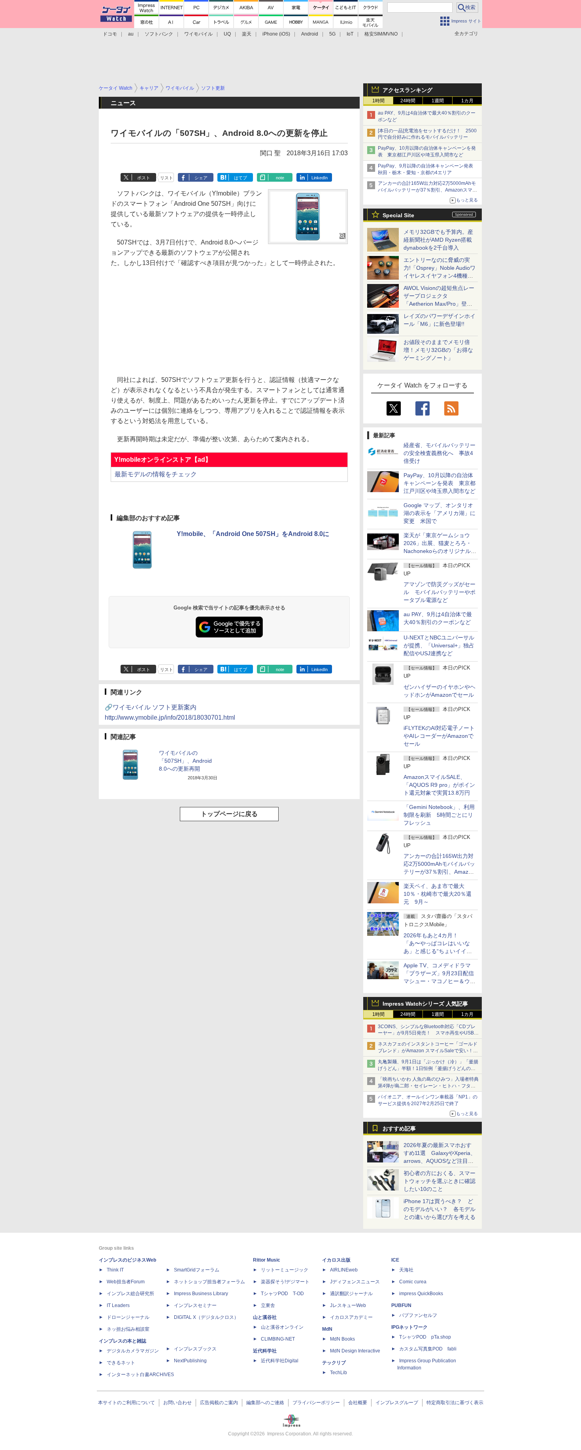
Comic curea (412, 1282)
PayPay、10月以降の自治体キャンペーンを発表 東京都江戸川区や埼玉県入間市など (439, 483)
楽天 (246, 34)
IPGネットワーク (409, 1327)
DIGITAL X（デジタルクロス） (206, 1317)
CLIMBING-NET (278, 1339)
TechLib (338, 1372)
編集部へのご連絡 (265, 1402)
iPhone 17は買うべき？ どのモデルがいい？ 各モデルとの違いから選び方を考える (439, 1209)
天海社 (406, 1270)
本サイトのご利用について (126, 1402)
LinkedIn (319, 177)
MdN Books (342, 1339)
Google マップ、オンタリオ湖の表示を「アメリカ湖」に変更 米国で (439, 513)
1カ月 (467, 100)
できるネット (121, 1362)
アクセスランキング (407, 90)
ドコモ (110, 34)
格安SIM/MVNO (381, 34)
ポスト (143, 177)
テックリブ (334, 1362)
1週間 (438, 100)
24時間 (407, 100)
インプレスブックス (195, 1349)
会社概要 (357, 1402)
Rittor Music (266, 1260)
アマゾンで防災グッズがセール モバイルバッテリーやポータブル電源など (439, 592)
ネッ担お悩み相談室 (128, 1329)
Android (309, 34)
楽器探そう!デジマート (285, 1282)
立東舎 (268, 1305)
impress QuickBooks (421, 1293)
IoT (350, 34)
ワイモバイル (198, 34)
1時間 (378, 100)
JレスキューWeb (348, 1305)
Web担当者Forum (126, 1282)
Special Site (398, 215)
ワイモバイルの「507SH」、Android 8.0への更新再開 (185, 761)
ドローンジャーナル (128, 1317)
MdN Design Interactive (355, 1351)
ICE (395, 1260)
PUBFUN (401, 1305)
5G (332, 34)
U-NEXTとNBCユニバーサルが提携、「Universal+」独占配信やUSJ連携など (439, 645)
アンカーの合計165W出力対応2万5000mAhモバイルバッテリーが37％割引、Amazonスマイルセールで (427, 190)
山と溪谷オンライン (282, 1327)
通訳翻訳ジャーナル (351, 1293)
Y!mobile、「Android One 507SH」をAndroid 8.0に (253, 533)
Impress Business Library (201, 1293)
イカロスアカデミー (351, 1317)
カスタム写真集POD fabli (427, 1349)
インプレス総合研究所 (130, 1293)
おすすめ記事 (399, 1128)
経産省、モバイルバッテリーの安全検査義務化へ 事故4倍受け (439, 453)
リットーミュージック (284, 1270)
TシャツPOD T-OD (282, 1293)
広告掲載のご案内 (219, 1402)
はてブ (240, 177)
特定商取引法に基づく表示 (454, 1402)
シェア (201, 177)
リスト (166, 177)
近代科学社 (265, 1351)
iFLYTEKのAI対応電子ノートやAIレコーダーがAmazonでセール (439, 736)
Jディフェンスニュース (355, 1282)
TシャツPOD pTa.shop (425, 1337)
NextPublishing (190, 1360)
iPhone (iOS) (276, 34)
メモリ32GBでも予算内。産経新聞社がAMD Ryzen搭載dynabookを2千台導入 (438, 240)
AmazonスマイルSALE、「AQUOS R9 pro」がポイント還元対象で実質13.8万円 (439, 785)
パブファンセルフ (418, 1315)
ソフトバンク (159, 34)
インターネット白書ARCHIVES (140, 1374)
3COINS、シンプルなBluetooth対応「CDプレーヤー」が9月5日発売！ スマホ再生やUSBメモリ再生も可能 (428, 1033)
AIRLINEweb (344, 1270)
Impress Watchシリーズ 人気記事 (425, 1004)
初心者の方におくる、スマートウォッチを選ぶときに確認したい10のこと (439, 1181)
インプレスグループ (396, 1402)
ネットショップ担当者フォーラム (209, 1282)
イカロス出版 (336, 1260)
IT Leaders (118, 1305)
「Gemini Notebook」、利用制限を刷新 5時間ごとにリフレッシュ (439, 815)
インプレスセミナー (195, 1305)
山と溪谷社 (265, 1317)
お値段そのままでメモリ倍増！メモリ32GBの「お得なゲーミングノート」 (438, 350)
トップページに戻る (229, 814)
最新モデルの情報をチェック (156, 474)
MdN (327, 1329)
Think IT (115, 1270)
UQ (227, 34)
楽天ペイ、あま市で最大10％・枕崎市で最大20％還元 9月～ (438, 894)
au (131, 34)
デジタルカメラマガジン (133, 1351)
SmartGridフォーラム (196, 1270)
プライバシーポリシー (316, 1402)
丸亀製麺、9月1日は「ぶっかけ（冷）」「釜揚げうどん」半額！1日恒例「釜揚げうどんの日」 (428, 1068)
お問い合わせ (177, 1402)
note (280, 177)
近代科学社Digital (279, 1360)
